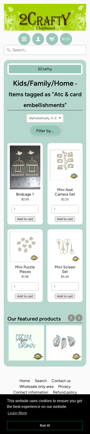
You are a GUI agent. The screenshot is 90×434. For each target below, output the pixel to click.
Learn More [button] (17, 413)
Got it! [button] (45, 425)
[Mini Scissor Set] (65, 248)
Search (41, 380)
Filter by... (45, 130)
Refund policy (65, 392)
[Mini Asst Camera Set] (65, 166)
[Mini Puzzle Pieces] (25, 248)
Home (24, 380)
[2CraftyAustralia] (45, 17)
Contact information (30, 392)
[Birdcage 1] (25, 168)
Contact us (61, 380)
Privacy (64, 386)
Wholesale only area (36, 386)
